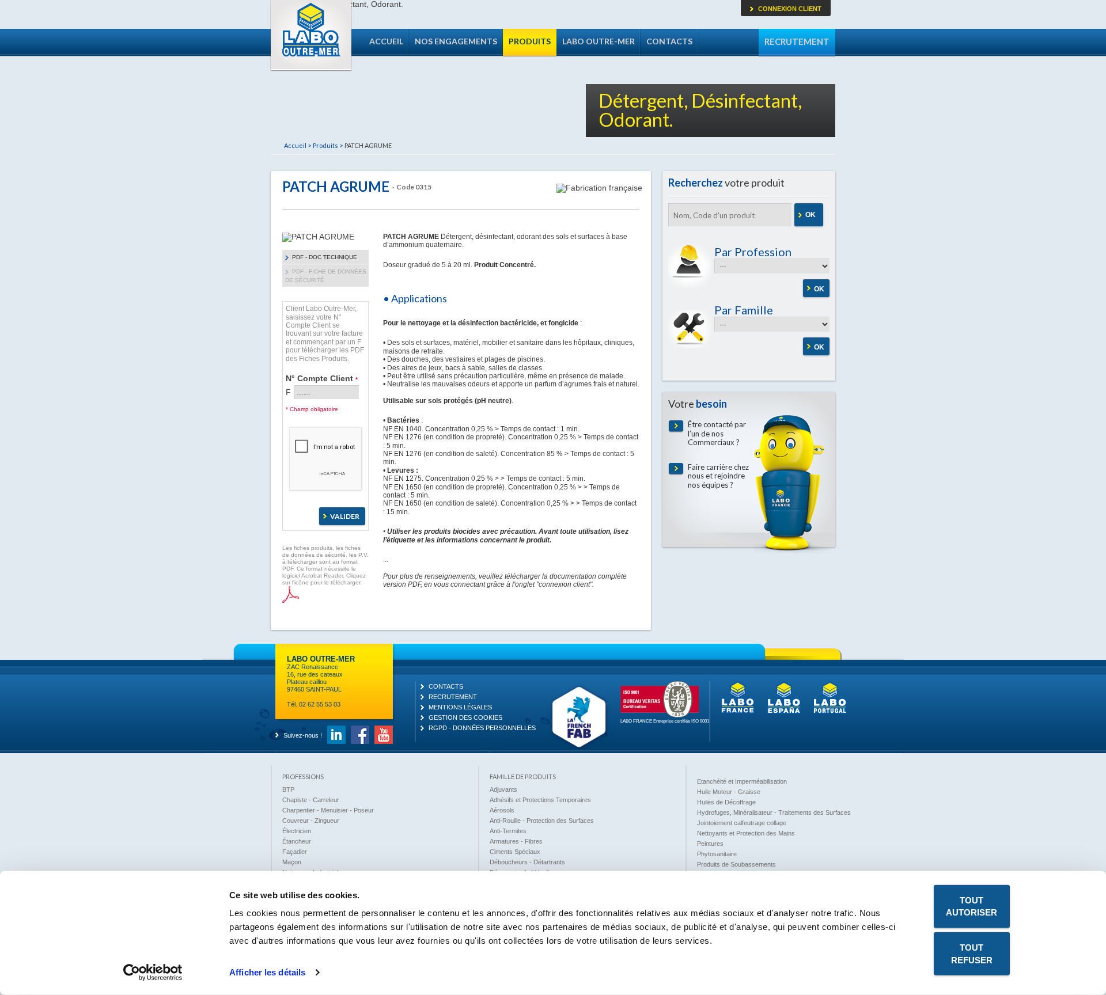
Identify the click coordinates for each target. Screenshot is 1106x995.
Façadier (294, 851)
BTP (288, 789)
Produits (530, 41)
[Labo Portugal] (830, 712)
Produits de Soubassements (736, 864)
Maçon (291, 862)
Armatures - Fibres (516, 841)
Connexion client (789, 8)
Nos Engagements (456, 41)
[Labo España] (784, 712)
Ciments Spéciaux (515, 851)
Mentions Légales (460, 707)
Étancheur (296, 841)
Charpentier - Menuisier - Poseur (328, 810)
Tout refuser (972, 953)
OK (810, 215)
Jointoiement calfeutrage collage (741, 822)
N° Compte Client (322, 378)
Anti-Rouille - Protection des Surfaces (542, 820)
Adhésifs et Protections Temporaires (540, 799)
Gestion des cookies (465, 717)
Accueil (386, 41)
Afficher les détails (267, 972)
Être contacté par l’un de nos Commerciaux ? (717, 433)
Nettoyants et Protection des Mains (746, 833)
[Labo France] (738, 712)
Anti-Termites (508, 830)
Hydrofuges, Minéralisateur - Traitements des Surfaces (774, 812)
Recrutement (797, 41)
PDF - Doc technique (324, 257)
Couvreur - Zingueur (310, 820)
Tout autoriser (971, 906)
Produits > (328, 145)
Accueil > (297, 145)
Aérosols (502, 810)
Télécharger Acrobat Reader (290, 594)
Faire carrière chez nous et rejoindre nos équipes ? (718, 476)
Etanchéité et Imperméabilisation (742, 781)
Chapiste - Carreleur (310, 799)
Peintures (710, 843)
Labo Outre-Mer (311, 35)
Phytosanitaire (717, 853)
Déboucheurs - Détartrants (527, 862)
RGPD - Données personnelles (482, 727)
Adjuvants (503, 789)
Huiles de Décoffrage (726, 802)
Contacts (669, 41)
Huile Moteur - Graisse (728, 791)
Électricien (296, 830)
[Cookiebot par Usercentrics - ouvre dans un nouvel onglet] (153, 972)
